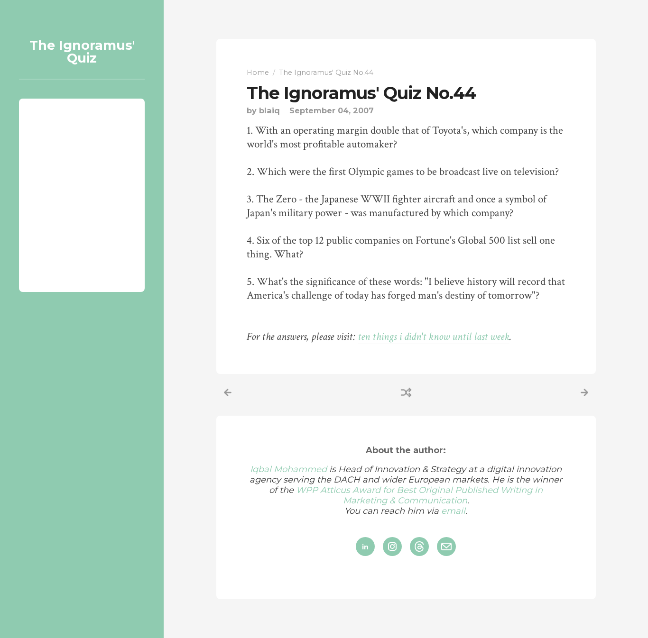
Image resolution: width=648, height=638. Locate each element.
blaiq (269, 110)
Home (258, 72)
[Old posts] (584, 392)
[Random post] (406, 392)
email (453, 511)
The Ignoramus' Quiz (82, 51)
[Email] (446, 546)
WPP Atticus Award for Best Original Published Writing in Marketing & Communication (419, 495)
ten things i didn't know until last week (433, 337)
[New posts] (228, 392)
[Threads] (419, 546)
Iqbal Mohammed (288, 469)
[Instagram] (392, 546)
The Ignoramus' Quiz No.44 (361, 92)
